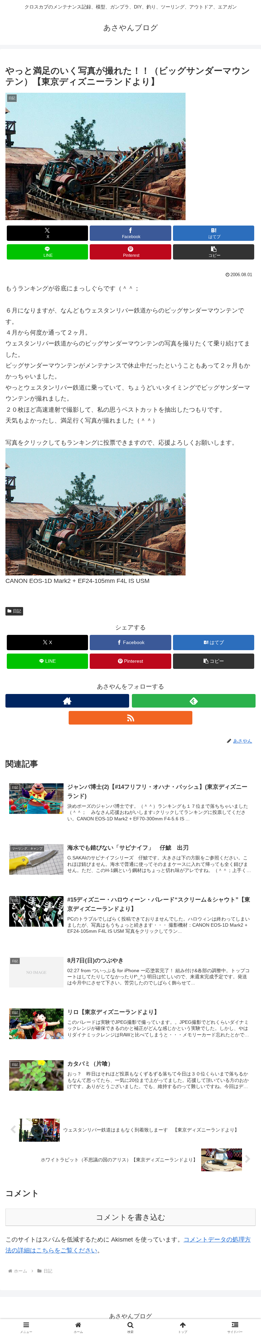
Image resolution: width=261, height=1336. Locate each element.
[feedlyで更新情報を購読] (194, 701)
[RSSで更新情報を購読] (130, 718)
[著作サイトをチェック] (67, 701)
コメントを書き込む (131, 1217)
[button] (213, 252)
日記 (17, 611)
